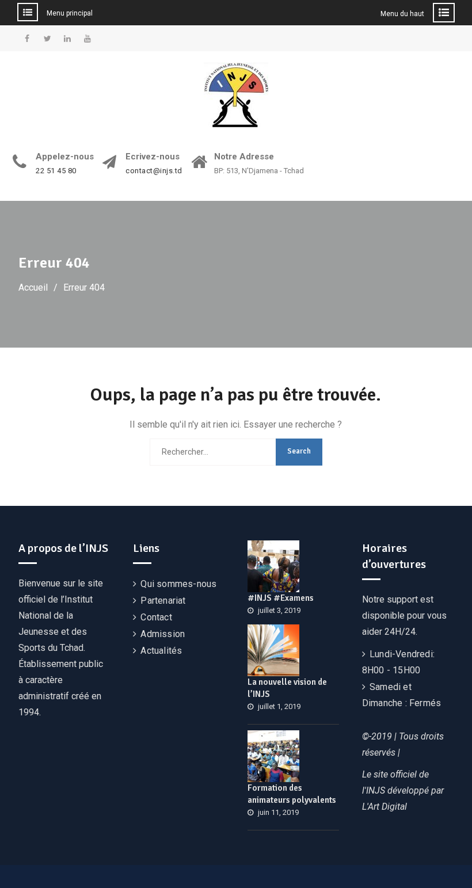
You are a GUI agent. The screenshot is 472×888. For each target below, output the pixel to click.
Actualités (161, 650)
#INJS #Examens (281, 598)
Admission (162, 633)
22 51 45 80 (56, 171)
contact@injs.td (153, 171)
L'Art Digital (384, 806)
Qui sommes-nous (178, 583)
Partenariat (162, 600)
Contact (156, 617)
